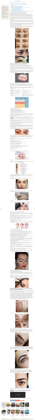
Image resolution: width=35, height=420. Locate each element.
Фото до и (24, 398)
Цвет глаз (19, 2)
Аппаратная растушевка (18, 398)
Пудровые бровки (31, 398)
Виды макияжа (16, 2)
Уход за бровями (28, 398)
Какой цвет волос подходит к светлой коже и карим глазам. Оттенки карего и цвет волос (5, 7)
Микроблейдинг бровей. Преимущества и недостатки (16, 10)
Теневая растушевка (21, 398)
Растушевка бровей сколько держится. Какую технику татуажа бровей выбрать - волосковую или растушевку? (22, 11)
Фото (24, 2)
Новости (12, 2)
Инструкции (22, 2)
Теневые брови (13, 398)
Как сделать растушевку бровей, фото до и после (17, 8)
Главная (10, 2)
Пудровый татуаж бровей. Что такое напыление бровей (16, 6)
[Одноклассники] (22, 400)
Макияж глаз (17, 1)
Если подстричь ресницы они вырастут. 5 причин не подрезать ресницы (5, 17)
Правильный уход (26, 398)
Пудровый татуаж (15, 398)
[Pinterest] (17, 400)
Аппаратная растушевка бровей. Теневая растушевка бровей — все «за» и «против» (19, 7)
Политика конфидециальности (14, 419)
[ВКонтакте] (12, 400)
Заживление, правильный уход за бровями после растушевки (18, 9)
